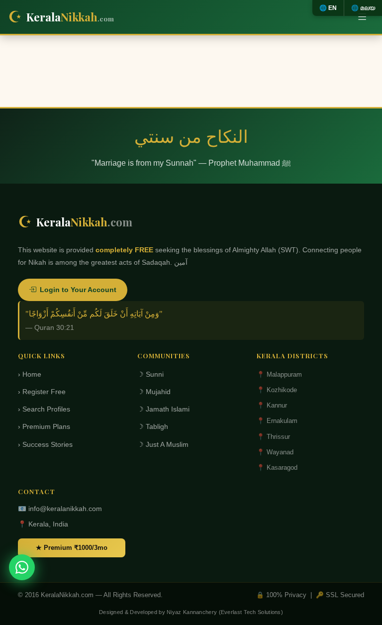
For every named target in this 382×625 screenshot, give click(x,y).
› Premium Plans (44, 426)
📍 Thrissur (273, 436)
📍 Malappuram (279, 374)
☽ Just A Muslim (163, 444)
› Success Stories (45, 444)
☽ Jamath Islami (163, 409)
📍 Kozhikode (277, 390)
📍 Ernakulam (277, 420)
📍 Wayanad (275, 452)
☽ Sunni (150, 374)
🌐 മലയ (363, 7)
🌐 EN (328, 7)
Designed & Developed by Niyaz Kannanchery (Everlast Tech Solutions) (191, 612)
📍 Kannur (272, 405)
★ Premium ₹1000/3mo (71, 547)
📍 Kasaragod (277, 467)
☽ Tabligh (152, 426)
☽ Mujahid (154, 392)
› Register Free (42, 392)
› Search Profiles (44, 409)
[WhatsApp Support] (22, 567)
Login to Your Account (78, 290)
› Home (29, 374)
